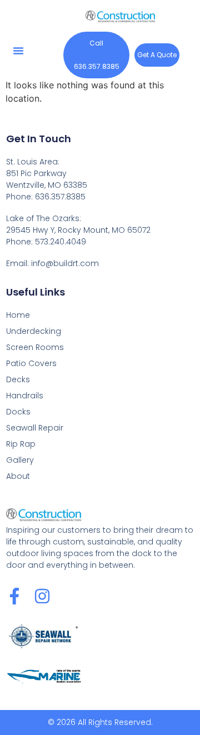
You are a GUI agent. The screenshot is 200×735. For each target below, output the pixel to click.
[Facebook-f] (14, 596)
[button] (18, 50)
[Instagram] (42, 596)
